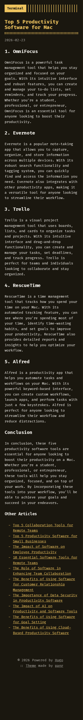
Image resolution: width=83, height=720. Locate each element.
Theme (31, 665)
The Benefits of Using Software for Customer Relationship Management (44, 584)
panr (59, 665)
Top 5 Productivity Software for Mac (32, 24)
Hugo (59, 660)
